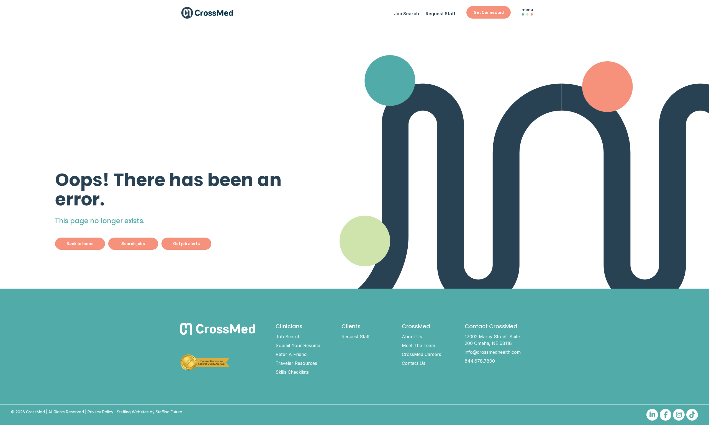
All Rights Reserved (66, 411)
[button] (488, 12)
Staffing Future (169, 411)
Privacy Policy (100, 411)
